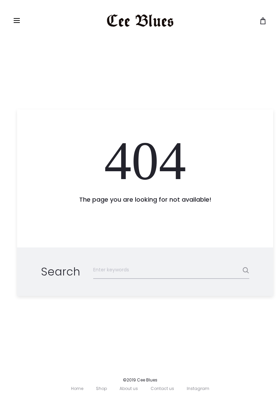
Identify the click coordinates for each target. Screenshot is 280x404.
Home (77, 388)
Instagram (198, 388)
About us (129, 388)
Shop (101, 388)
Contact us (162, 388)
